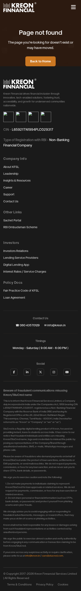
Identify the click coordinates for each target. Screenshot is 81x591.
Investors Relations (15, 251)
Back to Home (40, 61)
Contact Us (10, 201)
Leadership (10, 174)
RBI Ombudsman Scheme (20, 227)
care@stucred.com (52, 555)
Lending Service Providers (20, 258)
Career (7, 187)
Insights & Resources (17, 180)
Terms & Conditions (19, 584)
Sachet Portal (12, 220)
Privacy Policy (44, 584)
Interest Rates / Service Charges (24, 271)
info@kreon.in (32, 555)
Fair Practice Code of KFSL (21, 290)
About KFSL (11, 167)
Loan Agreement (14, 297)
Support (8, 194)
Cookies (63, 584)
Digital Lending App (16, 265)
